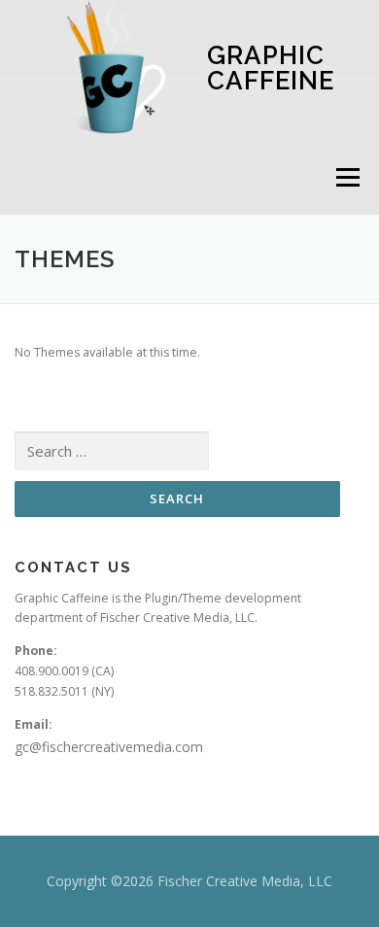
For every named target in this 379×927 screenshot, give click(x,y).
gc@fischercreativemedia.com (109, 747)
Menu (346, 177)
